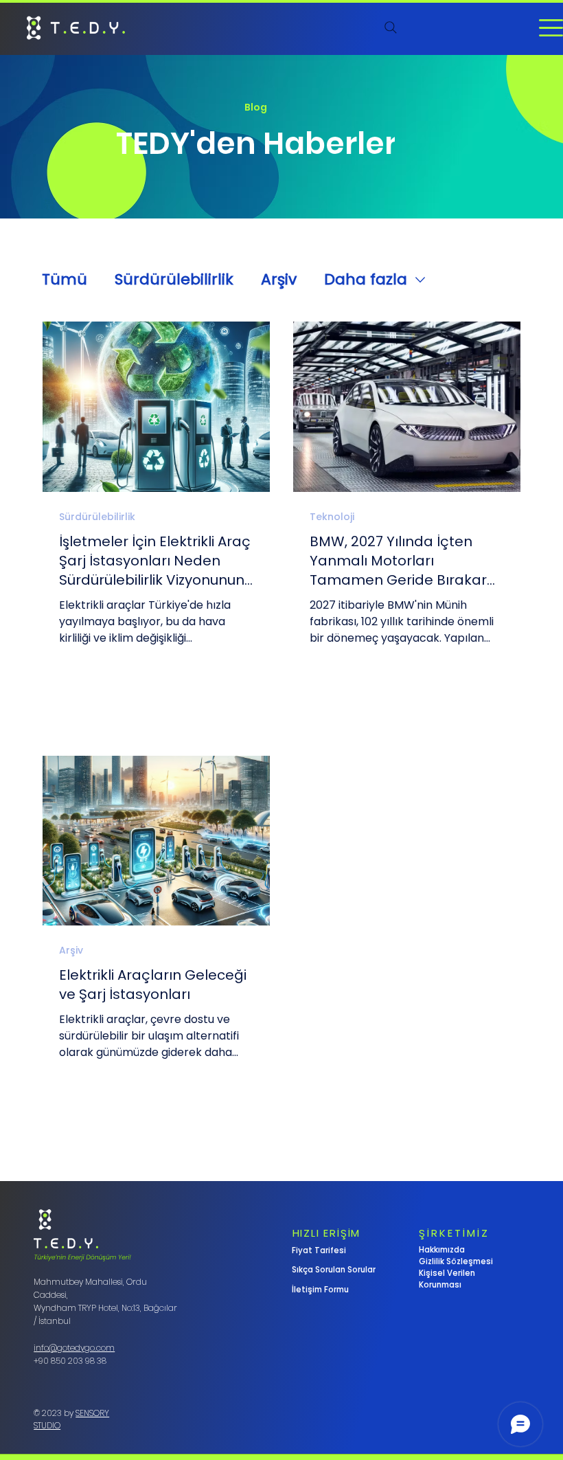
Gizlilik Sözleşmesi (456, 1261)
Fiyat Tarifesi (319, 1250)
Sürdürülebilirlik (174, 279)
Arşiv (279, 279)
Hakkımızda (442, 1249)
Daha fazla (365, 279)
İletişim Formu (320, 1289)
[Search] (390, 27)
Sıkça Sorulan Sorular (334, 1269)
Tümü (64, 279)
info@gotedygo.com (74, 1348)
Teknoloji (332, 517)
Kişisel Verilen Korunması (447, 1279)
